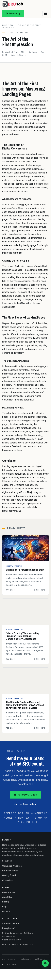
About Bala (7, 897)
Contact (6, 911)
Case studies (8, 892)
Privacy (6, 964)
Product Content (10, 870)
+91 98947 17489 (27, 794)
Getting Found (9, 875)
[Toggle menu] (45, 14)
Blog (12, 25)
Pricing (5, 901)
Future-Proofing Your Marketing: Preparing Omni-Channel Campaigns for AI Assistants (23, 636)
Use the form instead (25, 804)
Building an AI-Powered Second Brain (25, 570)
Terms (15, 964)
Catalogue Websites (12, 866)
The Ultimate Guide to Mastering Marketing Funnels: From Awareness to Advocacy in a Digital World (25, 705)
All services (7, 880)
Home (4, 25)
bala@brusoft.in (9, 928)
